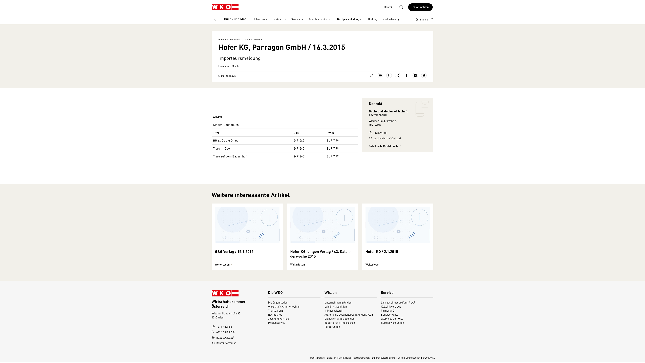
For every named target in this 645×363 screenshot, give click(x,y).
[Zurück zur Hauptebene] (215, 19)
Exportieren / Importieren (340, 322)
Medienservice (276, 322)
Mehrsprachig (317, 357)
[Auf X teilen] (415, 75)
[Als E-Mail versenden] (380, 75)
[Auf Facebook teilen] (406, 75)
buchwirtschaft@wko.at (387, 138)
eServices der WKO (392, 318)
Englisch (331, 357)
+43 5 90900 (380, 133)
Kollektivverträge (391, 306)
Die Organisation (278, 302)
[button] (424, 19)
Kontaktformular (226, 343)
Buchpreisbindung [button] (348, 19)
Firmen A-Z (388, 310)
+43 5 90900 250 (225, 332)
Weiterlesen (222, 264)
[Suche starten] (401, 7)
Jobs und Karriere (278, 318)
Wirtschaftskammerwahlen (284, 306)
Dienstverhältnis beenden (340, 318)
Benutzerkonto (389, 314)
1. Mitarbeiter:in (334, 310)
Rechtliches (275, 314)
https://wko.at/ (225, 337)
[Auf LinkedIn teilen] (389, 75)
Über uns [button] (259, 19)
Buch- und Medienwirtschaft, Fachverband (237, 18)
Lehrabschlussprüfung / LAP (398, 302)
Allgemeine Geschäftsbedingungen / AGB (349, 314)
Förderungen (332, 326)
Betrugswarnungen (393, 322)
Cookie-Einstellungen (409, 357)
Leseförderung (390, 19)
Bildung (372, 19)
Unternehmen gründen (338, 302)
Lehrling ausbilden (336, 306)
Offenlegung (344, 357)
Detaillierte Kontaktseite (384, 146)
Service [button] (295, 19)
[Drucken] (424, 75)
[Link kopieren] (371, 75)
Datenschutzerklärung (383, 357)
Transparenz (275, 310)
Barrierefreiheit (361, 357)
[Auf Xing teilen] (397, 75)
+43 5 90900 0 (224, 327)
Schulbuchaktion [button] (318, 19)
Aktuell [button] (278, 19)
